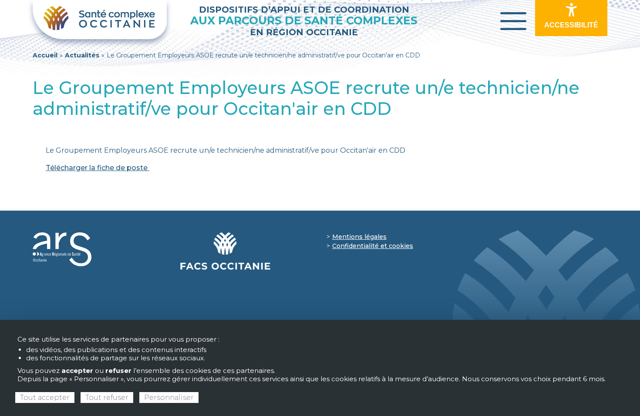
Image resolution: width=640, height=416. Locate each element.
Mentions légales (359, 237)
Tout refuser (106, 397)
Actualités (82, 55)
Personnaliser (169, 397)
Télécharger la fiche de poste (97, 168)
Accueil (45, 55)
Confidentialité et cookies (372, 246)
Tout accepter (45, 397)
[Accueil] (100, 19)
